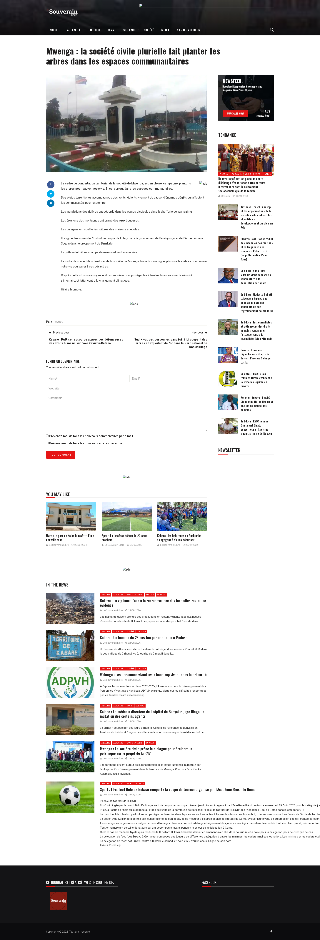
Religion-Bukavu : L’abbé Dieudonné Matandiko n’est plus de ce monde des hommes (257, 403)
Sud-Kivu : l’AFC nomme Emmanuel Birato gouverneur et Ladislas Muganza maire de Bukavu (256, 427)
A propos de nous (188, 30)
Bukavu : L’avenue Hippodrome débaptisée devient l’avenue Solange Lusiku (256, 356)
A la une (105, 595)
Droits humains (252, 174)
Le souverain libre (59, 544)
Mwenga (59, 322)
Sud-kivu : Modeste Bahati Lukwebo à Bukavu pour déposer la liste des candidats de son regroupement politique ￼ (257, 302)
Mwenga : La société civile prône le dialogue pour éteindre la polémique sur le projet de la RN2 (146, 751)
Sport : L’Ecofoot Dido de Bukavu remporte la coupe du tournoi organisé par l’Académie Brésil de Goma (178, 789)
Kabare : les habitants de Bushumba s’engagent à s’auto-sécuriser (179, 537)
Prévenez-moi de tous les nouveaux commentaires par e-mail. (91, 436)
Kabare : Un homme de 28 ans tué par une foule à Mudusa (143, 637)
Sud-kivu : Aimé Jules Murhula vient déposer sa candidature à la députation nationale (256, 277)
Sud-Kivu (161, 595)
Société (149, 30)
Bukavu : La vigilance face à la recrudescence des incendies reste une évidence (153, 603)
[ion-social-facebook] (271, 931)
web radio (129, 30)
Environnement (135, 595)
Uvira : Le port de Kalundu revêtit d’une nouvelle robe (70, 537)
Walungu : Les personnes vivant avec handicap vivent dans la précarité (153, 674)
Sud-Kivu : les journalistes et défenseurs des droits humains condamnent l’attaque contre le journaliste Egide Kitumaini (257, 330)
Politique (94, 30)
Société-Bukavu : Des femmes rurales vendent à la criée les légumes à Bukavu (256, 380)
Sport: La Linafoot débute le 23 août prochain (124, 537)
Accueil (55, 30)
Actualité (73, 30)
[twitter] (51, 193)
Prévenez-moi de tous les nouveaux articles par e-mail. (86, 443)
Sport (165, 30)
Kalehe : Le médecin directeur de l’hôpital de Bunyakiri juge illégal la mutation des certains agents (152, 714)
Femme (112, 30)
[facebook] (50, 184)
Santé (129, 706)
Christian (226, 196)
